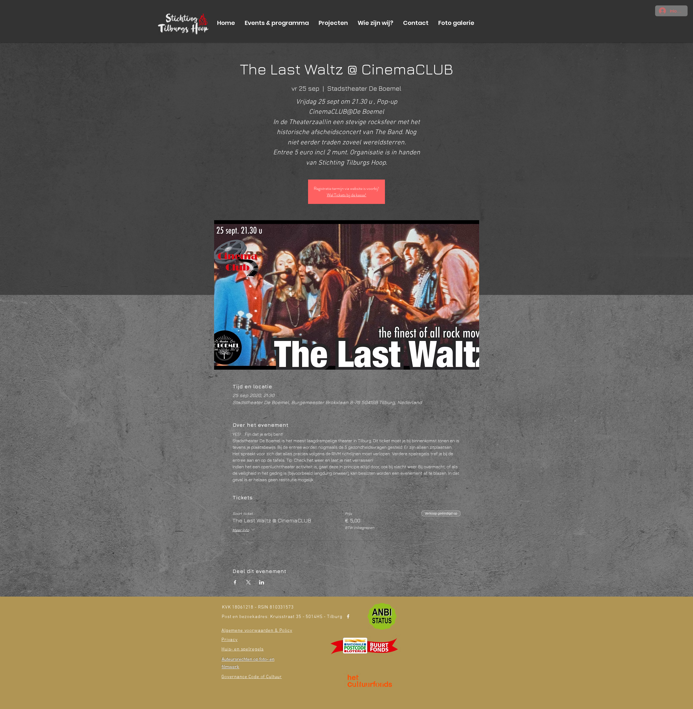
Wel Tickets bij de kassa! (346, 195)
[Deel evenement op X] (248, 582)
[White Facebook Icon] (348, 616)
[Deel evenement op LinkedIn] (261, 582)
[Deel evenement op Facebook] (235, 582)
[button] (277, 23)
